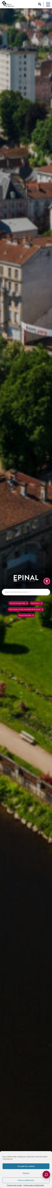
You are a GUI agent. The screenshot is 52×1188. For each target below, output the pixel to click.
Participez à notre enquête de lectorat (24, 609)
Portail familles (25, 615)
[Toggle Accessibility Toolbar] (47, 581)
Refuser (26, 1173)
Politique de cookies (14, 1185)
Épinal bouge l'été (17, 603)
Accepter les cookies (26, 1166)
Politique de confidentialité (33, 1185)
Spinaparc (35, 603)
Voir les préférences (26, 1180)
